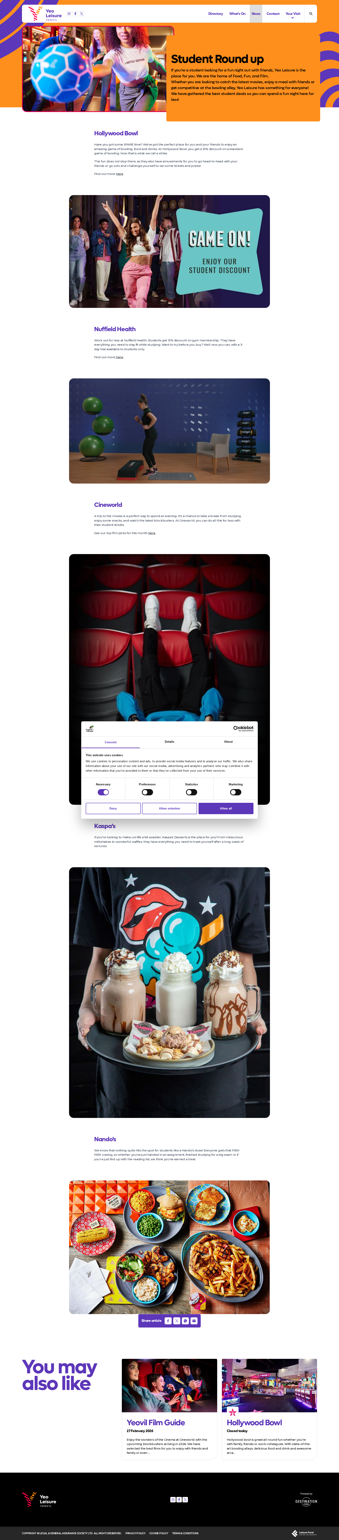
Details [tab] (169, 741)
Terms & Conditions (185, 1533)
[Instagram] (69, 13)
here (119, 174)
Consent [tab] (111, 742)
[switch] (147, 792)
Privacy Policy (135, 1533)
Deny (113, 808)
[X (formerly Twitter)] (81, 13)
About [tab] (228, 741)
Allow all (226, 808)
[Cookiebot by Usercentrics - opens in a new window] (236, 729)
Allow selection (169, 808)
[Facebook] (75, 13)
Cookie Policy (158, 1533)
